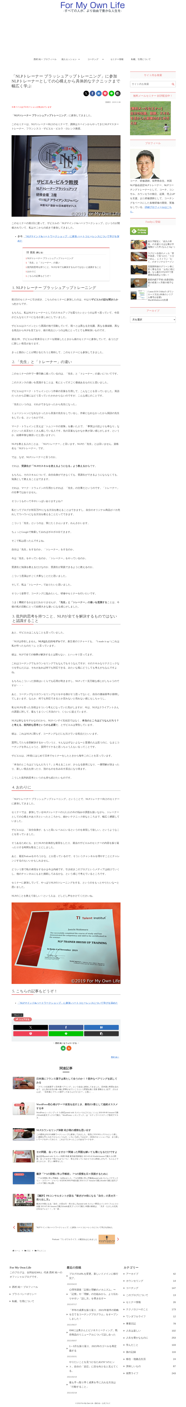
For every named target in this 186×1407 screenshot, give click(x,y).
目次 (32, 252)
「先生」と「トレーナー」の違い (43, 262)
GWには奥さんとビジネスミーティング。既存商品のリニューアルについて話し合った (93, 1332)
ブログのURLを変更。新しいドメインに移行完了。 (93, 1276)
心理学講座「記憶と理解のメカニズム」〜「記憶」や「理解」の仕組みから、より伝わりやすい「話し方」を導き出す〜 (93, 1294)
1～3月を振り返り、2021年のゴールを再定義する (93, 1348)
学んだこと (18, 1015)
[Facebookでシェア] (92, 93)
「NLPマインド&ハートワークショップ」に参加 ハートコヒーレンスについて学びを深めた (68, 1003)
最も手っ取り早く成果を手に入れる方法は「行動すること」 (92, 1384)
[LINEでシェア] (111, 93)
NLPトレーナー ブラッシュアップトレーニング (50, 258)
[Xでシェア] (86, 93)
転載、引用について (23, 1301)
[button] (118, 93)
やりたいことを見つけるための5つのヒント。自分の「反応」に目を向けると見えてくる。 (93, 1366)
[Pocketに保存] (105, 93)
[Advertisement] (93, 35)
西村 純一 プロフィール (25, 1287)
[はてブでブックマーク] (99, 93)
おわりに (31, 271)
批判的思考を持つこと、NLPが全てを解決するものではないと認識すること (64, 267)
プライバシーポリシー (24, 1294)
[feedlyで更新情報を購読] (63, 1048)
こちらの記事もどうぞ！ (39, 276)
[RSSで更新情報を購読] (68, 1048)
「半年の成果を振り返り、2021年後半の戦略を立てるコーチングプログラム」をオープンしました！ (94, 1314)
